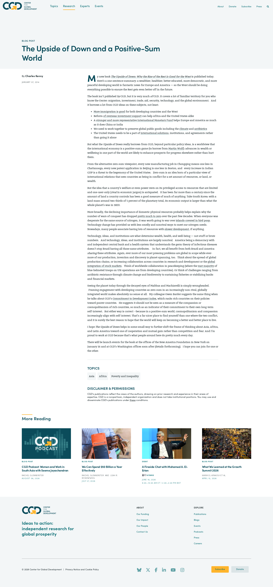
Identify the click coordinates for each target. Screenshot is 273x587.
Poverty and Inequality (125, 376)
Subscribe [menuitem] (246, 6)
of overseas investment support (122, 116)
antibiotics (200, 128)
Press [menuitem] (259, 6)
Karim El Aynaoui (211, 475)
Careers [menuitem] (198, 543)
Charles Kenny (34, 76)
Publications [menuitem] (200, 514)
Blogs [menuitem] (196, 520)
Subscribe (220, 569)
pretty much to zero (149, 216)
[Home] (25, 6)
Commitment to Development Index (134, 298)
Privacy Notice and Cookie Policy (82, 569)
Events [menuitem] (197, 526)
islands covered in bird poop (193, 220)
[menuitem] (268, 6)
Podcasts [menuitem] (198, 532)
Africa (103, 376)
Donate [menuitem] (232, 6)
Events (99, 6)
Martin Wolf (175, 148)
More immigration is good (109, 111)
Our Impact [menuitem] (142, 520)
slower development (177, 229)
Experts (85, 6)
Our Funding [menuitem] (142, 514)
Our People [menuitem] (142, 526)
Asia (91, 376)
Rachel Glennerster (33, 475)
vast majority (206, 265)
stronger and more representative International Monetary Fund (134, 120)
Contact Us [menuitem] (142, 532)
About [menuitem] (221, 6)
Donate (240, 569)
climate (183, 128)
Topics (54, 6)
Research (69, 6)
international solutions (155, 133)
